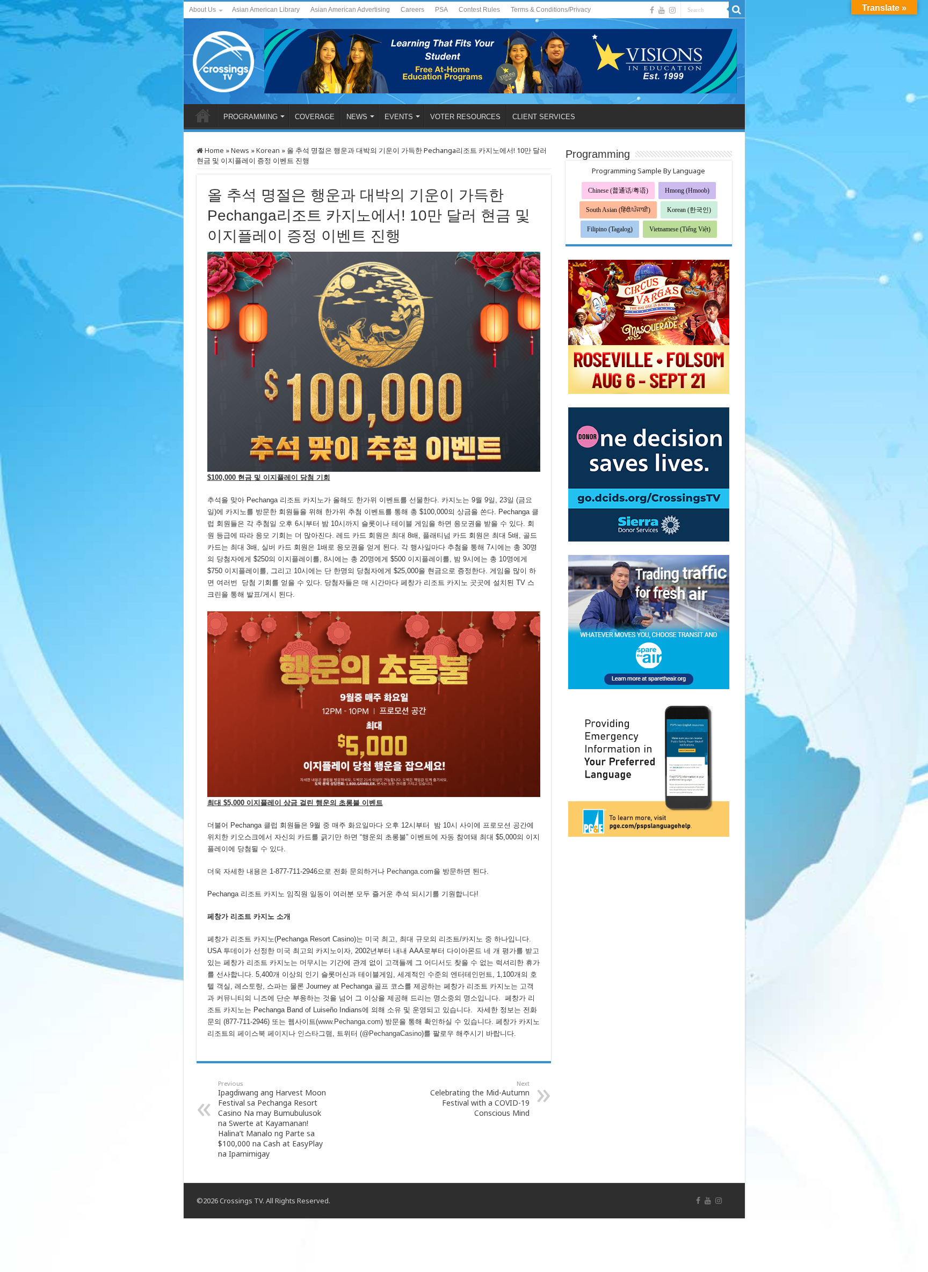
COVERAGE (315, 117)
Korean (268, 150)
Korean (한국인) (689, 210)
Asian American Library (266, 9)
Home (213, 150)
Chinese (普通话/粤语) (618, 190)
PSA (441, 9)
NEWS (356, 117)
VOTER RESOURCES (465, 117)
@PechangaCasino (392, 1033)
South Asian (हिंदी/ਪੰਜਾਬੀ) (618, 210)
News (240, 150)
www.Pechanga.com (349, 1022)
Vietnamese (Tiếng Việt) (680, 229)
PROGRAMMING (250, 117)
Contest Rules (479, 9)
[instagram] (672, 10)
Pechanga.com (410, 871)
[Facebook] (652, 10)
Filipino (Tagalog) (610, 229)
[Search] (737, 10)
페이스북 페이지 (262, 1033)
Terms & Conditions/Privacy (551, 9)
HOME (203, 115)
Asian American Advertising (350, 9)
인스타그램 (315, 1033)
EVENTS (399, 117)
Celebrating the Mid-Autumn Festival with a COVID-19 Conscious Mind (480, 1098)
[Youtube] (661, 10)
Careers (412, 9)
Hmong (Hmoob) (687, 190)
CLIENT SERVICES (543, 117)
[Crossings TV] (224, 59)
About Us (202, 9)
